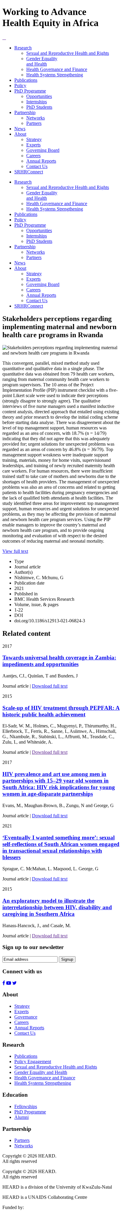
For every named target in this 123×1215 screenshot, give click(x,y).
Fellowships (25, 1106)
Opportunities (39, 96)
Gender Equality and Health (41, 61)
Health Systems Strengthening (54, 74)
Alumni (21, 1117)
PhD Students (39, 107)
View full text (15, 551)
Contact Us (36, 166)
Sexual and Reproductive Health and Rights (67, 53)
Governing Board (42, 150)
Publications (25, 80)
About (20, 134)
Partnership (25, 112)
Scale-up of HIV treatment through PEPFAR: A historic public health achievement (61, 711)
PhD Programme (30, 90)
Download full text (49, 686)
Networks (35, 117)
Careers (33, 155)
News (19, 128)
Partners (33, 123)
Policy (20, 85)
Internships (36, 101)
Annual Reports (41, 161)
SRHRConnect (28, 171)
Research (23, 47)
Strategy (34, 139)
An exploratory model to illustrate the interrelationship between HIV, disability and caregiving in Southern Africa (57, 907)
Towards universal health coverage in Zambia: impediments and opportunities (59, 660)
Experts (33, 144)
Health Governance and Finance (56, 69)
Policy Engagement (32, 1061)
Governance (25, 1016)
